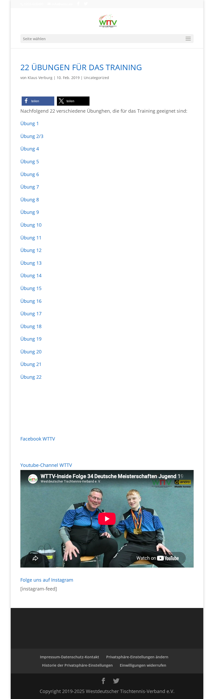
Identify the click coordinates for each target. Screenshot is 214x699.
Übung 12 (30, 250)
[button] (38, 101)
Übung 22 (30, 377)
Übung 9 (29, 212)
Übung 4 (29, 149)
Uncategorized (96, 77)
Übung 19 (30, 339)
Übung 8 (29, 199)
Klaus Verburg (40, 77)
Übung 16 (30, 301)
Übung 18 (30, 326)
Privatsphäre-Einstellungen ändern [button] (137, 656)
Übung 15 (30, 288)
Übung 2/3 (31, 136)
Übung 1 (29, 123)
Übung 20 (30, 351)
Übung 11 (30, 237)
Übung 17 (30, 313)
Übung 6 (29, 174)
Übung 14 (30, 275)
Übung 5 (29, 161)
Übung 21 (30, 364)
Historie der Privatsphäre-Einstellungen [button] (77, 665)
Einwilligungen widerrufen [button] (143, 665)
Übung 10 (30, 225)
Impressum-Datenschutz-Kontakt (69, 656)
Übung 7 (29, 187)
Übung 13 (30, 263)
